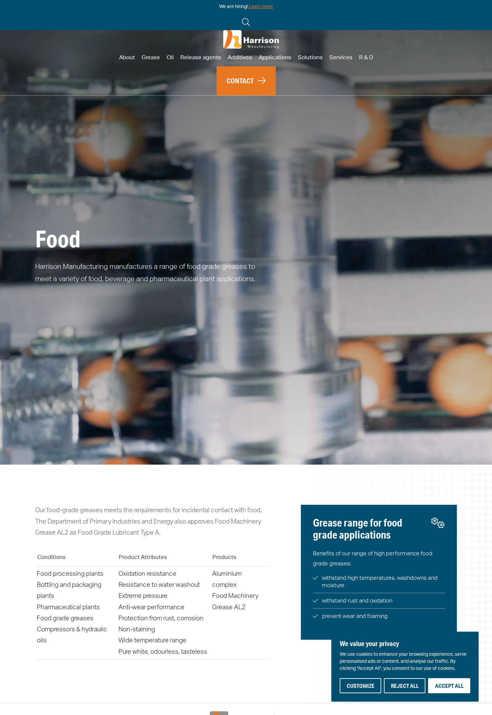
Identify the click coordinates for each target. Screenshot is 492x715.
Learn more (261, 6)
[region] (405, 667)
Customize (361, 685)
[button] (246, 80)
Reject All (405, 685)
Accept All (449, 685)
